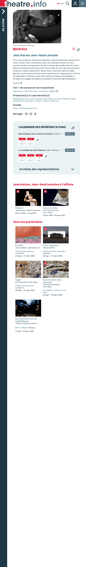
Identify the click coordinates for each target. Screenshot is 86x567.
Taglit (18, 280)
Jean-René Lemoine (44, 55)
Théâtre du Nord (54, 99)
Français (58, 3)
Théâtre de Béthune (50, 101)
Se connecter (75, 3)
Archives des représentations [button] (39, 169)
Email (26, 114)
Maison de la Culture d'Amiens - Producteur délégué (34, 91)
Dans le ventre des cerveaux (52, 281)
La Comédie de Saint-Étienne (31, 150)
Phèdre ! (19, 208)
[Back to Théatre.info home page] (23, 3)
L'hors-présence (50, 245)
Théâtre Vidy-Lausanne (24, 251)
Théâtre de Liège (68, 99)
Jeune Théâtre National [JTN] (25, 108)
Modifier (78, 49)
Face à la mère (50, 208)
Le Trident (38, 101)
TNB (45, 99)
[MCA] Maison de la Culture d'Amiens (28, 99)
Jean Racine (21, 55)
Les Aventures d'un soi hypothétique (26, 320)
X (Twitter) (35, 114)
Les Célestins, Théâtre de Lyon (54, 290)
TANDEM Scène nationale (23, 101)
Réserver (70, 134)
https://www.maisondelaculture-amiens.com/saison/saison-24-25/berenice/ (17, 83)
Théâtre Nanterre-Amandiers (54, 251)
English (62, 3)
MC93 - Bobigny (21, 328)
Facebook (31, 114)
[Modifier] (37, 139)
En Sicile (19, 245)
